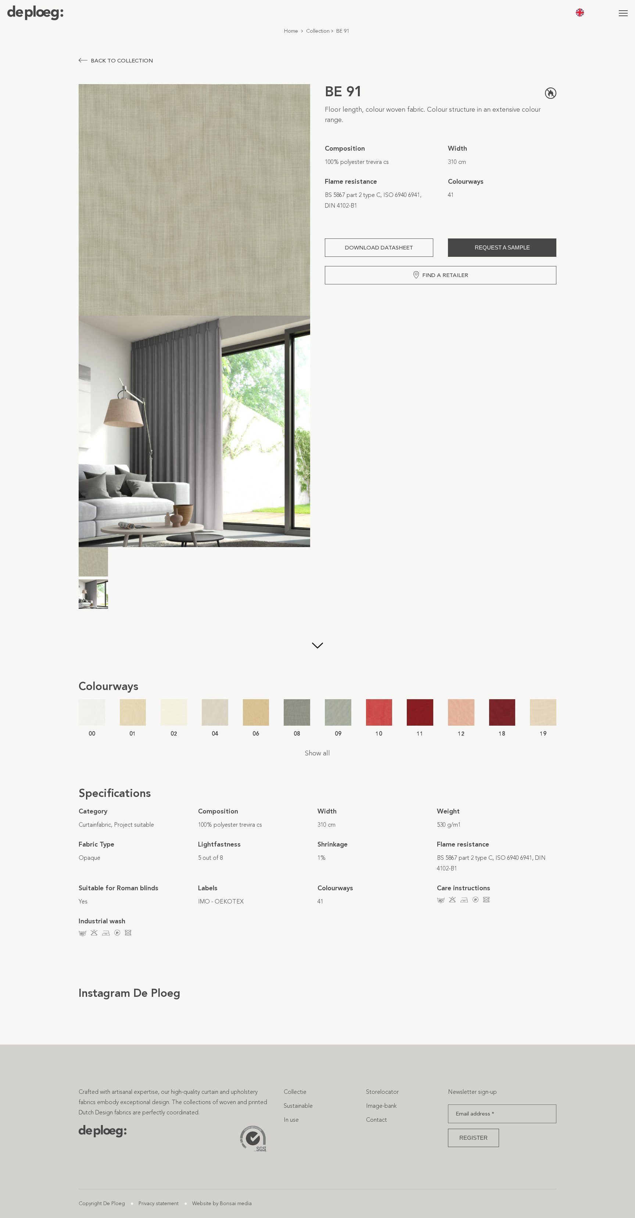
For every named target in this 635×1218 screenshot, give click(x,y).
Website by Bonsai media (222, 1203)
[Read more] (317, 646)
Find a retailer (445, 275)
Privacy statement (159, 1203)
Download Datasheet (379, 247)
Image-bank (381, 1105)
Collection (318, 31)
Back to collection (122, 60)
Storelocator (382, 1091)
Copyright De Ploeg (102, 1203)
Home (291, 31)
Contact (376, 1119)
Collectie (295, 1091)
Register (473, 1138)
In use (291, 1119)
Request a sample (502, 247)
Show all (317, 753)
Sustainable (298, 1105)
